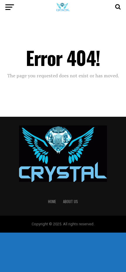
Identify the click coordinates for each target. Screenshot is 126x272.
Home (52, 201)
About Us (70, 201)
